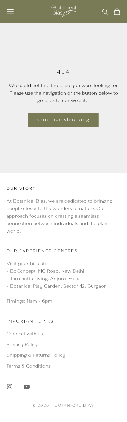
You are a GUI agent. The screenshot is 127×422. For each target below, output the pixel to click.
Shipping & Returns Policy (36, 356)
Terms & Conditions (28, 366)
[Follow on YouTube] (26, 387)
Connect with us (25, 334)
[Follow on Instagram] (10, 387)
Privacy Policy (23, 345)
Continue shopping (63, 120)
